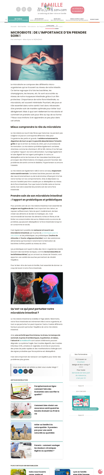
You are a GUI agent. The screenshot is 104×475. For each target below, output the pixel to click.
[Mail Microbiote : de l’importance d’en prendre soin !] (30, 371)
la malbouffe (25, 340)
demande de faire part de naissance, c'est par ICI (81, 375)
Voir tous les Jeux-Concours (85, 409)
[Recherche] (29, 9)
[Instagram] (24, 9)
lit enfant (81, 362)
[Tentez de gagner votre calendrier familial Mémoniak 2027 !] (81, 401)
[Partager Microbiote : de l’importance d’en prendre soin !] (15, 371)
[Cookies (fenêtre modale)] (100, 471)
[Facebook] (18, 9)
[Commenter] (25, 371)
